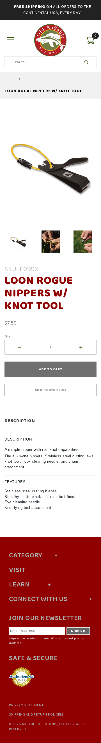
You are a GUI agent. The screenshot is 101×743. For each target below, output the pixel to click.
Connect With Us (38, 599)
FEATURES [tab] (15, 482)
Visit (17, 570)
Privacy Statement (26, 705)
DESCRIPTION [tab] (18, 439)
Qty (7, 336)
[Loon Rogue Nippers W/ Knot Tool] (50, 170)
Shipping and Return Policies (36, 714)
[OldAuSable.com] (50, 40)
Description (19, 421)
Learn (19, 585)
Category (25, 556)
